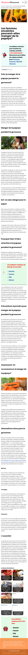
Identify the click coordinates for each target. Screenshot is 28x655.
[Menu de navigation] (25, 2)
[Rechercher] (22, 2)
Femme (11, 274)
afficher (9, 69)
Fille (10, 277)
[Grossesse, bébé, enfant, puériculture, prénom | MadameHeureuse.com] (10, 2)
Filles (18, 62)
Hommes (16, 59)
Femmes (12, 62)
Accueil (3, 6)
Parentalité (9, 6)
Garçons (12, 64)
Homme (11, 271)
